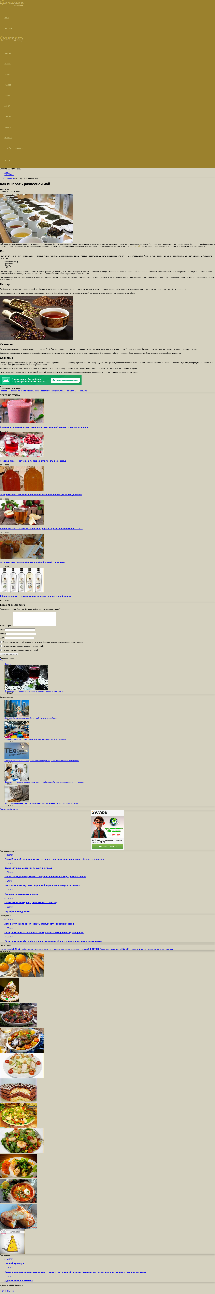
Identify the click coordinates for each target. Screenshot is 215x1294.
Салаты (7, 85)
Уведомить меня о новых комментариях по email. (23, 646)
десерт (30, 949)
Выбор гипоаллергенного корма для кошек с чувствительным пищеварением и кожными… (42, 803)
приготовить (95, 948)
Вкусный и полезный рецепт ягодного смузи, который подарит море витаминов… (44, 427)
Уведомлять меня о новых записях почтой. (20, 650)
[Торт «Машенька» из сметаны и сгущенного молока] (18, 1102)
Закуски (7, 117)
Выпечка (8, 95)
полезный (84, 949)
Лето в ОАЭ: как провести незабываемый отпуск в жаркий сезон (31, 718)
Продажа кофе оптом (9, 809)
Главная (3, 178)
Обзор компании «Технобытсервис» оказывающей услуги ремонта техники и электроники (41, 761)
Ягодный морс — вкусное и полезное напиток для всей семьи (33, 461)
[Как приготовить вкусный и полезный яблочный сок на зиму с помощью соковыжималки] (22, 558)
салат (143, 948)
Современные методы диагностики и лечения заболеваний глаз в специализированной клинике (44, 782)
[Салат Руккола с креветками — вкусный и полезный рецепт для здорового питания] (22, 1152)
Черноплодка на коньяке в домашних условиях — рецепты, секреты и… (34, 691)
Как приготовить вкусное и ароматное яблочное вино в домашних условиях (41, 494)
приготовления (108, 949)
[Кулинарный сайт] (12, 5)
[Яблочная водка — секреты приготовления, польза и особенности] (22, 592)
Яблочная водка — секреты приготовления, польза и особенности (35, 596)
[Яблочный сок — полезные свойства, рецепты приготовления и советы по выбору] (22, 524)
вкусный (15, 949)
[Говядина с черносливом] (18, 1027)
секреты (150, 949)
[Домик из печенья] (9, 1002)
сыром (166, 949)
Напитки (8, 127)
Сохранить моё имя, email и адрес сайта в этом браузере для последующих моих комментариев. (43, 642)
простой (119, 949)
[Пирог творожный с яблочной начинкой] (18, 1228)
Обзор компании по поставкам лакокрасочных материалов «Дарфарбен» (35, 739)
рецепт (126, 948)
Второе (7, 74)
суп (161, 949)
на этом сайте (136, 246)
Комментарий (6, 626)
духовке (37, 949)
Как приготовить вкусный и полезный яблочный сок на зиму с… (34, 562)
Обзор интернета (16, 148)
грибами (24, 949)
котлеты (50, 949)
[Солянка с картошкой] (18, 1203)
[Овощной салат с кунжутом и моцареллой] (18, 1127)
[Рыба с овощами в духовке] (22, 1052)
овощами (72, 949)
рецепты (135, 949)
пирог (77, 949)
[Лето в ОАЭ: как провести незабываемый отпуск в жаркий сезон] (16, 716)
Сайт (2, 638)
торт (171, 949)
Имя (2, 630)
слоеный (156, 949)
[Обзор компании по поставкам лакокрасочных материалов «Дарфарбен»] (16, 737)
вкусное (3, 949)
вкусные (8, 949)
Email (3, 634)
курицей (56, 949)
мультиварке (64, 949)
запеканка (44, 949)
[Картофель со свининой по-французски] (18, 1178)
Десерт (7, 106)
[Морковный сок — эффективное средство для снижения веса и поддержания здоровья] (22, 977)
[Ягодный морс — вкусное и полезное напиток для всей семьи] (22, 456)
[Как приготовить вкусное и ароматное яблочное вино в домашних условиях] (22, 490)
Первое (7, 64)
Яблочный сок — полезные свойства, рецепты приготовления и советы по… (41, 528)
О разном (8, 138)
